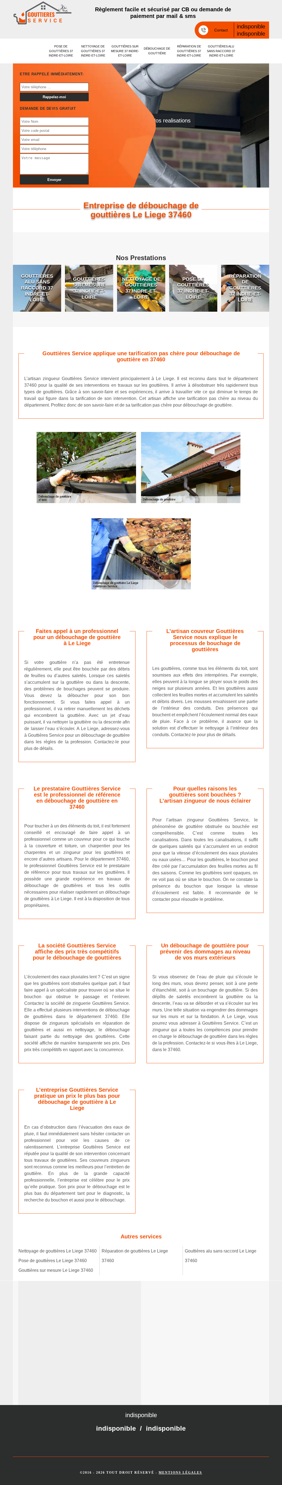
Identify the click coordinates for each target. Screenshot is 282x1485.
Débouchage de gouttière (157, 51)
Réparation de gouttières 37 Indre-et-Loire (189, 51)
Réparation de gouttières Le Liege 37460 (135, 1256)
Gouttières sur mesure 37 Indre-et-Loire (125, 51)
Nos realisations (171, 120)
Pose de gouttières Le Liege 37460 (52, 1260)
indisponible (251, 26)
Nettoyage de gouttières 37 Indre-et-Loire (93, 51)
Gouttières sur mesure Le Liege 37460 (55, 1270)
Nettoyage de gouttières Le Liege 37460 (57, 1251)
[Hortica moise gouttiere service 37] (42, 13)
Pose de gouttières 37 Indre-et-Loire (61, 51)
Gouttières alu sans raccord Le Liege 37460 (220, 1256)
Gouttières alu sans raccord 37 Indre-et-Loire (221, 51)
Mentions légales (180, 1473)
